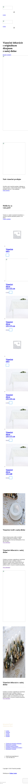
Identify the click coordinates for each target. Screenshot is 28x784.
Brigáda (8, 735)
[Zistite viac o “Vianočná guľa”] (7, 255)
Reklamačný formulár (11, 749)
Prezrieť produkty (7, 54)
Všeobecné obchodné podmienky (14, 743)
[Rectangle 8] (14, 174)
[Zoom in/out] (5, 782)
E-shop (7, 731)
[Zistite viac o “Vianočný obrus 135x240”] (10, 477)
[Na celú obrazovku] (3, 782)
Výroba (7, 733)
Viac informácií (6, 542)
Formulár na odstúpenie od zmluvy (14, 747)
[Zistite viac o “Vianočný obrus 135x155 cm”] (10, 292)
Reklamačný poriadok (11, 745)
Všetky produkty (7, 219)
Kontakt (8, 736)
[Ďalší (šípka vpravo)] (2, 783)
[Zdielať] (2, 782)
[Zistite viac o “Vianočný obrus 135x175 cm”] (10, 329)
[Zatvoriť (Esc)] (0, 782)
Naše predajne (6, 190)
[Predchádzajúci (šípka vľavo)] (0, 783)
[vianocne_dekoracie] (14, 621)
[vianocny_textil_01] (14, 524)
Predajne (8, 732)
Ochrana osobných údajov (12, 746)
